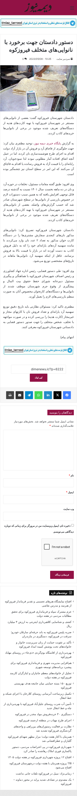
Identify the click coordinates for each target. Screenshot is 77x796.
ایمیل (70, 492)
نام (71, 475)
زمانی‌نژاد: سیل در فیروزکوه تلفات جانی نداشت (43, 773)
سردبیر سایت (63, 58)
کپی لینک (38, 377)
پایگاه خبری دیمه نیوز (47, 143)
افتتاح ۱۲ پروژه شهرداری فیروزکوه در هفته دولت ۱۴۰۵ (39, 757)
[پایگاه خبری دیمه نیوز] (38, 7)
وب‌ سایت (68, 508)
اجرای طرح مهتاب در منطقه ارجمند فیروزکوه (45, 720)
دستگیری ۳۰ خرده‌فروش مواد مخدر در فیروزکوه (43, 714)
